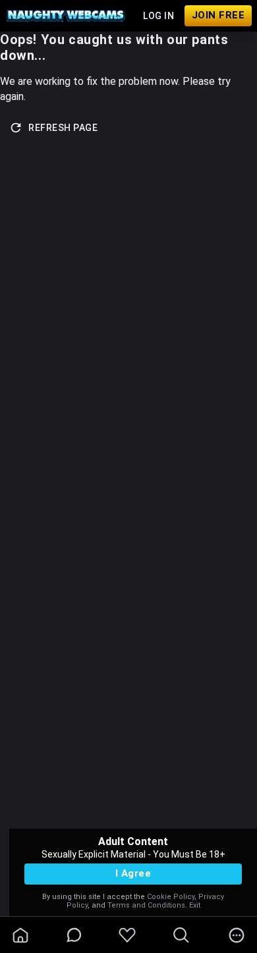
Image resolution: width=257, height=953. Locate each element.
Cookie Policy (170, 896)
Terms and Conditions (146, 905)
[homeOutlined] (20, 935)
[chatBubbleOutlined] (74, 934)
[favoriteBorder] (127, 935)
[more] (236, 935)
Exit (194, 905)
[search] (181, 935)
